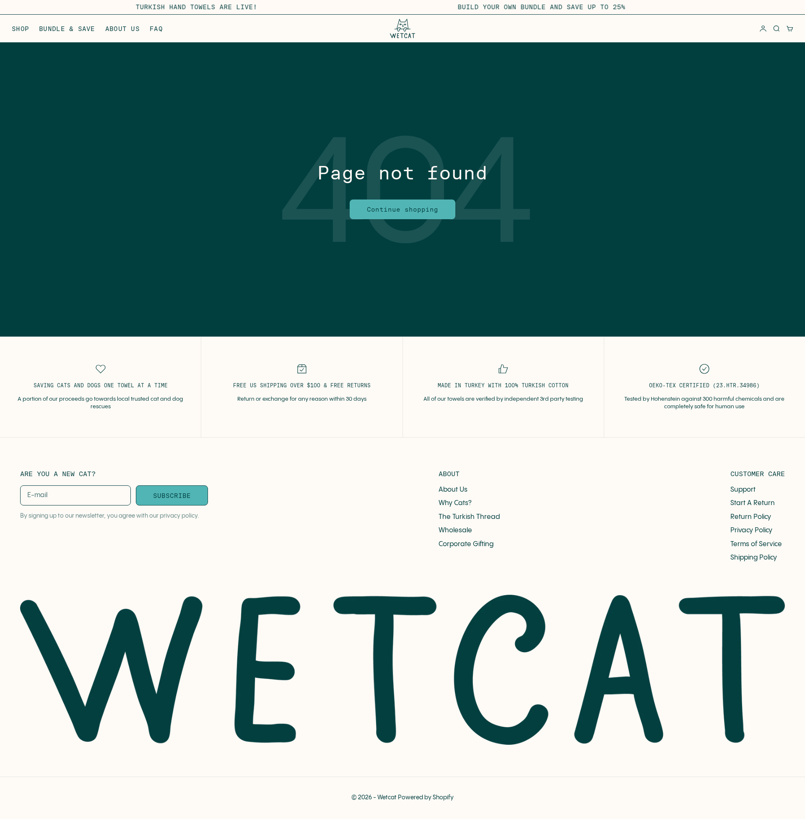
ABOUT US (122, 28)
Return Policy (750, 517)
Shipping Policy (753, 557)
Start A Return (752, 503)
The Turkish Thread (469, 517)
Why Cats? (455, 503)
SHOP (20, 28)
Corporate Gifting (466, 544)
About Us (453, 489)
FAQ (156, 28)
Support (743, 489)
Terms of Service (756, 544)
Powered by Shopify (426, 798)
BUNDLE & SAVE (67, 28)
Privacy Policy (751, 530)
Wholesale (455, 530)
